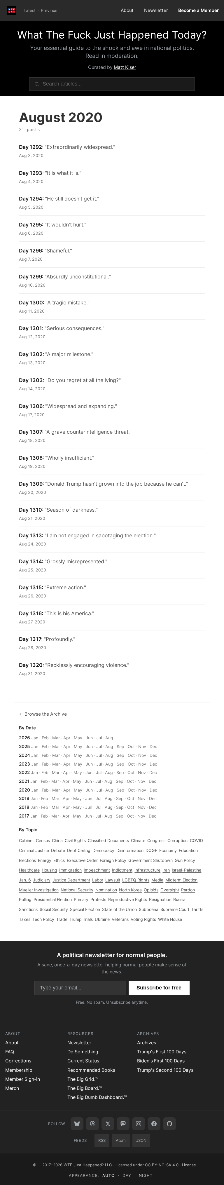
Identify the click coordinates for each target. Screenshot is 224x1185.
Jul (99, 737)
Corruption (177, 840)
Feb (45, 737)
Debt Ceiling (78, 850)
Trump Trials (81, 919)
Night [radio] (146, 1175)
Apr (66, 737)
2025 (24, 746)
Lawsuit (112, 879)
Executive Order (82, 860)
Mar (56, 737)
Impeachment (97, 869)
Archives (146, 1042)
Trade (61, 919)
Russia (179, 899)
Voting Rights (143, 919)
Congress (156, 840)
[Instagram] (138, 1123)
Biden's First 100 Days (161, 1061)
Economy (168, 850)
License (189, 1165)
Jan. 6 (25, 879)
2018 (24, 807)
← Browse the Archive (43, 714)
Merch (12, 1088)
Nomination (106, 889)
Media (157, 879)
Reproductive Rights (127, 899)
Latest (30, 10)
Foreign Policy (113, 860)
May (78, 737)
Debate (58, 850)
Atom (121, 1140)
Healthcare (29, 869)
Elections (27, 860)
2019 (24, 798)
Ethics (59, 860)
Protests (98, 899)
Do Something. (83, 1052)
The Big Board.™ (84, 1088)
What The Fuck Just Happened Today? (112, 35)
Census (43, 840)
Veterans (120, 919)
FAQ (9, 1052)
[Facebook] (154, 1123)
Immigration (70, 869)
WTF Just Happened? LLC (88, 1165)
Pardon (188, 889)
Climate (138, 840)
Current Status (83, 1061)
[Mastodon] (123, 1123)
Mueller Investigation (39, 889)
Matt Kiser (125, 67)
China (57, 840)
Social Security (54, 909)
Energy (44, 860)
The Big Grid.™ (82, 1079)
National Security (77, 889)
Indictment (122, 869)
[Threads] (92, 1123)
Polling (25, 899)
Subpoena (148, 909)
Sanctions (28, 909)
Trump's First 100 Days (161, 1052)
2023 (24, 764)
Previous (49, 10)
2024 (24, 755)
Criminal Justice (34, 850)
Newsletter (156, 10)
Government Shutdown (150, 860)
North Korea (130, 889)
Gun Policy (185, 860)
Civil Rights (75, 840)
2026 (24, 737)
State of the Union (119, 909)
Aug (109, 737)
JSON (141, 1140)
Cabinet (26, 840)
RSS (102, 1140)
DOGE (151, 850)
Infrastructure (147, 869)
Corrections (18, 1061)
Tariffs (197, 909)
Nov (142, 746)
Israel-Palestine (186, 869)
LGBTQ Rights (135, 879)
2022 (24, 772)
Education (188, 850)
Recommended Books (91, 1070)
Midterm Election (181, 879)
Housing (49, 869)
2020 (24, 790)
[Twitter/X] (108, 1123)
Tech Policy (43, 919)
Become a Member (198, 10)
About (127, 10)
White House (170, 919)
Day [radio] (127, 1175)
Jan (34, 737)
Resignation (160, 899)
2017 (24, 816)
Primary (81, 899)
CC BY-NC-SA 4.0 (161, 1165)
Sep (120, 746)
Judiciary (41, 879)
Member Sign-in (22, 1079)
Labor (97, 879)
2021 (24, 781)
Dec (153, 746)
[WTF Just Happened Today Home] (11, 10)
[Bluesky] (77, 1123)
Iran (166, 869)
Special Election (85, 909)
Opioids (151, 889)
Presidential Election (53, 899)
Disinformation (130, 850)
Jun (89, 737)
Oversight (169, 889)
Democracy (103, 850)
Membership (18, 1070)
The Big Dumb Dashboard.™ (97, 1097)
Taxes (24, 919)
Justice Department (71, 879)
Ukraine (102, 919)
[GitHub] (169, 1123)
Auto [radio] (108, 1175)
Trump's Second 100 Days (165, 1070)
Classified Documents (108, 840)
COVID (196, 840)
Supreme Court (174, 909)
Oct (131, 746)
